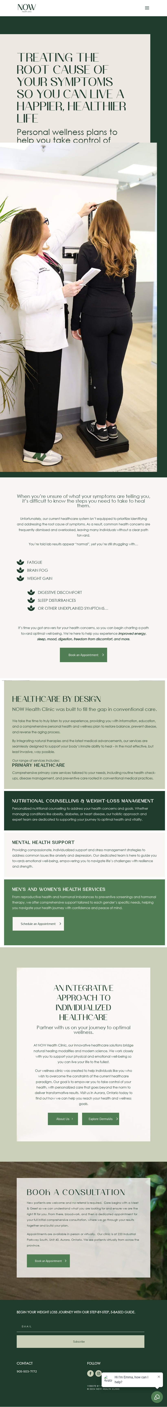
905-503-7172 (27, 1371)
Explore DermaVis (101, 1118)
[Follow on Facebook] (90, 1373)
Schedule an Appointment (38, 923)
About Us (62, 1118)
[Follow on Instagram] (98, 1373)
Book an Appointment (83, 654)
